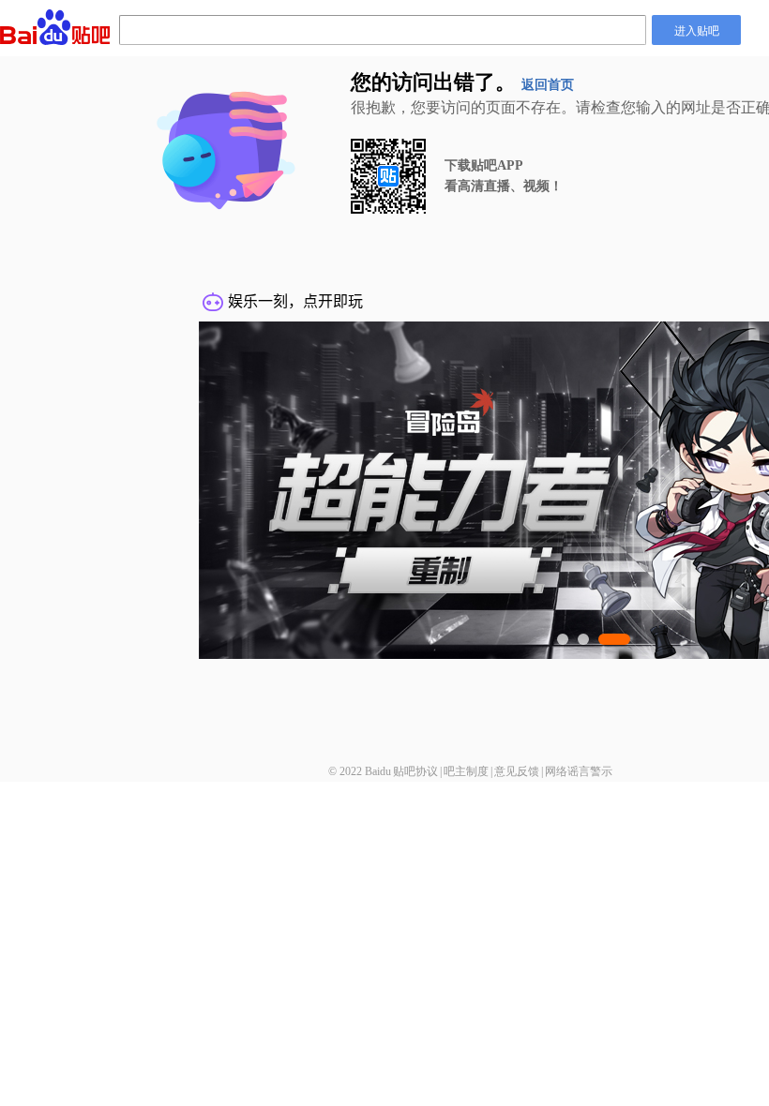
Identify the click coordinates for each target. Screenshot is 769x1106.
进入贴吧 (696, 29)
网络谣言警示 (578, 771)
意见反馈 (516, 771)
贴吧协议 (415, 771)
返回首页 (547, 85)
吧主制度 (466, 771)
